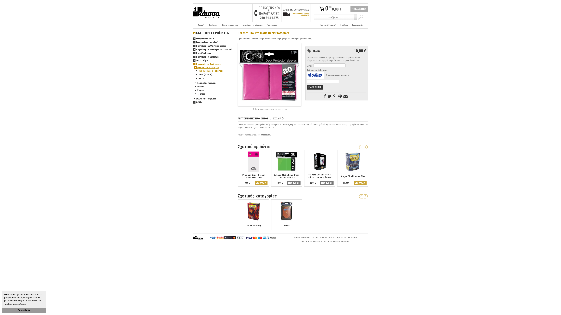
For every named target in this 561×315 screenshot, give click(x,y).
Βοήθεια (344, 25)
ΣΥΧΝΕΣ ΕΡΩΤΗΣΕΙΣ (338, 237)
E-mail (309, 66)
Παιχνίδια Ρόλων (203, 53)
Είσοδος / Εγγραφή (328, 25)
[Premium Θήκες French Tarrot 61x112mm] (253, 161)
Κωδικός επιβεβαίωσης (317, 70)
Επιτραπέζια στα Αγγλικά (207, 42)
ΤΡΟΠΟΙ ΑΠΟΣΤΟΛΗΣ (320, 237)
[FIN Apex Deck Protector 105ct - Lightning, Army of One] (319, 161)
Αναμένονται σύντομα (253, 25)
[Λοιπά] (286, 211)
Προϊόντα (212, 25)
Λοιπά (201, 78)
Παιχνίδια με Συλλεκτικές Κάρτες (211, 46)
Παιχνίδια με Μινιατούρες (207, 57)
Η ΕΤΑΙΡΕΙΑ (352, 237)
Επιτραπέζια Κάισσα (205, 38)
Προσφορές (272, 25)
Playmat (200, 90)
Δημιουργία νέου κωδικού (337, 75)
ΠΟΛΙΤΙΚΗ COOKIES (341, 241)
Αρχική (201, 25)
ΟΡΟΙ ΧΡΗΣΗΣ (307, 241)
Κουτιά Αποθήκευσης (206, 83)
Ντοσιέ (200, 86)
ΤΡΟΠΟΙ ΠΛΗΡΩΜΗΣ (302, 237)
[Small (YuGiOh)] (253, 211)
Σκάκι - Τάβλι (202, 60)
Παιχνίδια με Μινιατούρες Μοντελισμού (214, 49)
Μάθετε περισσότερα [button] (15, 304)
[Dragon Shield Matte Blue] (352, 161)
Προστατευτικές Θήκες (275, 38)
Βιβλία (199, 102)
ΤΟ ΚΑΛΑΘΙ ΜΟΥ (359, 9)
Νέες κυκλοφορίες (229, 25)
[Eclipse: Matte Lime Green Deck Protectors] (286, 161)
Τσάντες (201, 94)
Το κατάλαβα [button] (24, 310)
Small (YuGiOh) (205, 74)
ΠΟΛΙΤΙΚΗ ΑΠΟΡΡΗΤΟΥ (323, 241)
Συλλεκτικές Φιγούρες (206, 99)
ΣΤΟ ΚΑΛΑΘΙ (261, 183)
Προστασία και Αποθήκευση (250, 38)
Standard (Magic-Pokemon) (300, 38)
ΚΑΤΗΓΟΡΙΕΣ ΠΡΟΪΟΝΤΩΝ (212, 33)
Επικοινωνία (357, 25)
